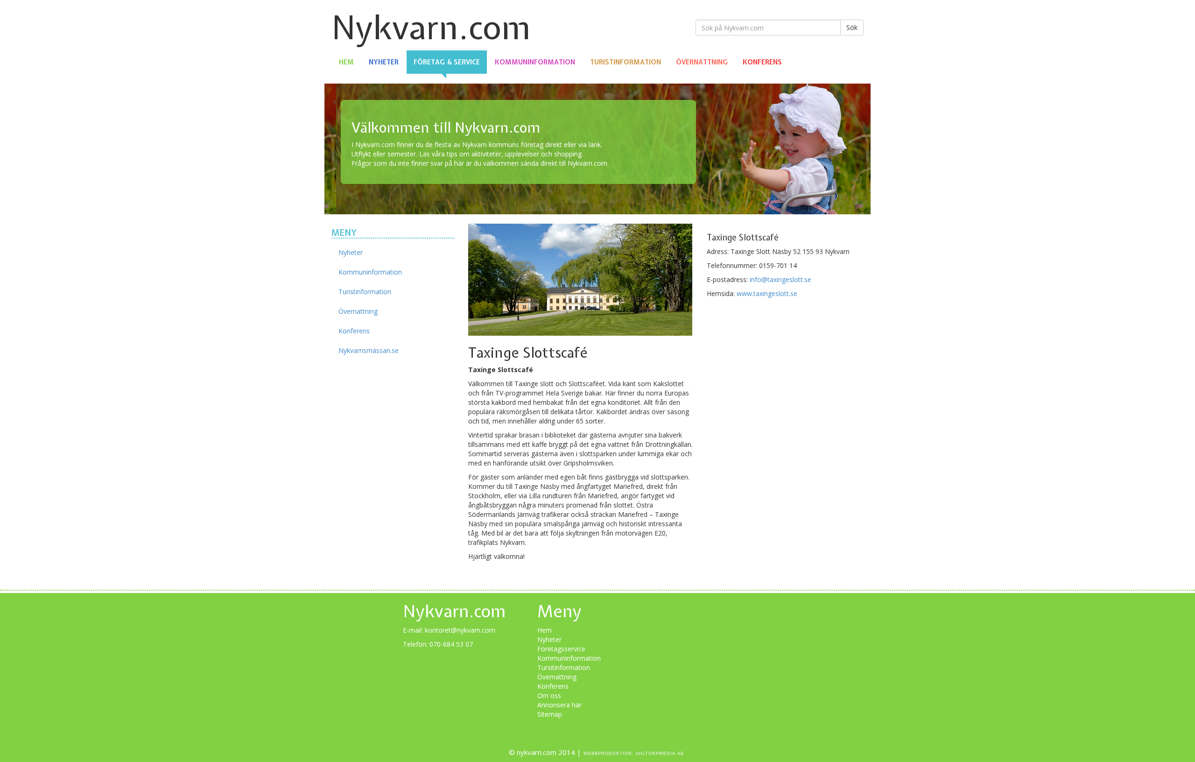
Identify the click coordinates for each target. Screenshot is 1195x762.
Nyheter (384, 62)
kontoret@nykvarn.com (460, 630)
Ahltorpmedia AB (660, 753)
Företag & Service (447, 62)
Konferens (762, 62)
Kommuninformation (535, 62)
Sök (852, 27)
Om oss (549, 695)
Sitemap (549, 714)
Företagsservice (561, 648)
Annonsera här (559, 704)
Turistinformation (625, 62)
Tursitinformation (563, 667)
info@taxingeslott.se (780, 279)
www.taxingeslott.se (767, 293)
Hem (346, 62)
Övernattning (702, 62)
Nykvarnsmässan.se (368, 350)
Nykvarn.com (431, 27)
